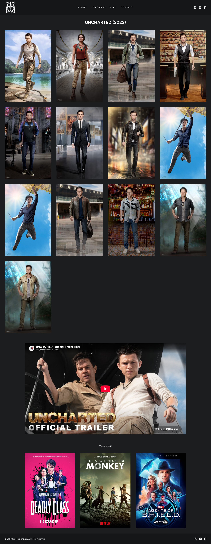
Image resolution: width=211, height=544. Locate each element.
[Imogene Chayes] (10, 7)
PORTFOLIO (98, 7)
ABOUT (82, 7)
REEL (113, 7)
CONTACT (127, 7)
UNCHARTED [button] (98, 22)
